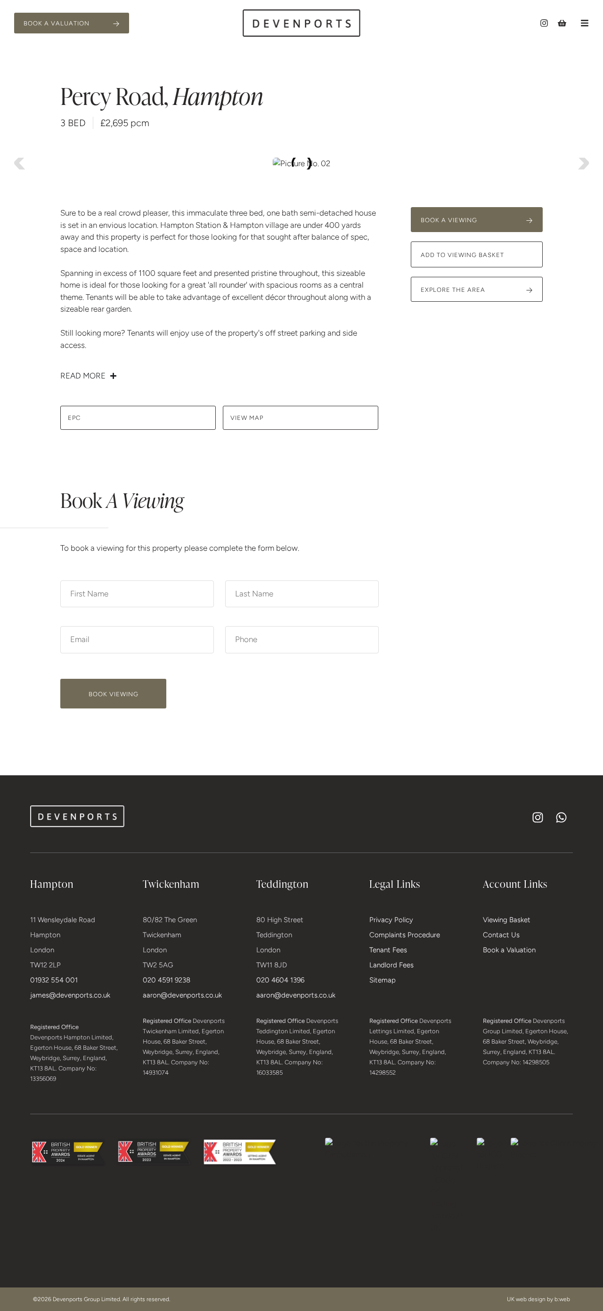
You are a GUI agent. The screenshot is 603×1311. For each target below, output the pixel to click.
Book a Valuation (509, 950)
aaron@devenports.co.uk (182, 995)
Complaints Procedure (404, 935)
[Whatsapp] (561, 817)
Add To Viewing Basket (462, 254)
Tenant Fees (388, 950)
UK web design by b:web (538, 1299)
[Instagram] (544, 23)
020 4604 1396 (280, 980)
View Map (246, 417)
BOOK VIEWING (114, 694)
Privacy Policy (391, 920)
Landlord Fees (391, 965)
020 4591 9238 (166, 980)
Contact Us (501, 935)
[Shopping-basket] (562, 23)
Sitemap (382, 980)
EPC (74, 417)
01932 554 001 (54, 980)
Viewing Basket (506, 920)
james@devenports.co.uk (70, 995)
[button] (584, 23)
